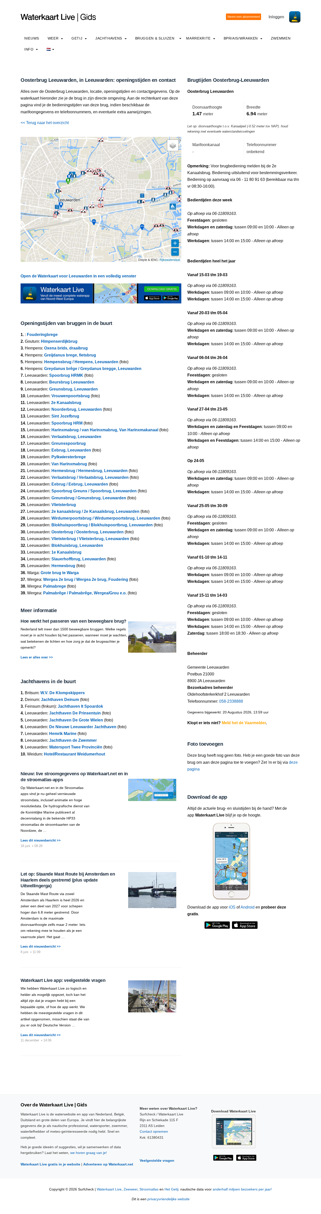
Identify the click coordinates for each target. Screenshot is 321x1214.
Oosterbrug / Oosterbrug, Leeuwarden (87, 532)
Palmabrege (54, 586)
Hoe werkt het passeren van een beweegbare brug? (73, 621)
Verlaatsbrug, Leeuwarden (76, 437)
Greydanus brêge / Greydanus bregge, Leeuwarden (92, 368)
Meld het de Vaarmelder (244, 723)
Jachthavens (109, 38)
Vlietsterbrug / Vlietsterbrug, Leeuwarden (90, 539)
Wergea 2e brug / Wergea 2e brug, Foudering (85, 579)
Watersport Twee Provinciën (75, 747)
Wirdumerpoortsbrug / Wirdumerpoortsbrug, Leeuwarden (105, 518)
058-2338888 (231, 701)
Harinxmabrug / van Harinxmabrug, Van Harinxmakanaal (104, 430)
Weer (54, 38)
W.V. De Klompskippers (62, 693)
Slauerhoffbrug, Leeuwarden (78, 559)
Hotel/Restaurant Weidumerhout (74, 754)
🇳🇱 (48, 49)
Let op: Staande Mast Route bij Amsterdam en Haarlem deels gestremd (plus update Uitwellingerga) (68, 880)
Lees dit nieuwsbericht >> (41, 840)
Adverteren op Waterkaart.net (108, 1164)
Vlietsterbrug (63, 505)
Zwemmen (280, 38)
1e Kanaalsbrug (66, 552)
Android (247, 907)
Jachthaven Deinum (60, 699)
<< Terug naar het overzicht (45, 123)
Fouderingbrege (42, 334)
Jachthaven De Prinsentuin (75, 713)
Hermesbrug (63, 566)
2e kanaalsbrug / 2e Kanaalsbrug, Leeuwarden (95, 511)
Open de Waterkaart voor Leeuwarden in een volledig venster (78, 276)
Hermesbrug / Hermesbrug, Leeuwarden (89, 471)
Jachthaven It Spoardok (80, 706)
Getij (77, 38)
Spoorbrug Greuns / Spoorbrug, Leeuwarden (94, 491)
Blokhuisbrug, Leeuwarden (77, 545)
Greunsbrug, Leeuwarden (73, 389)
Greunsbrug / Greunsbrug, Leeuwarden (88, 498)
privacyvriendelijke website (168, 1199)
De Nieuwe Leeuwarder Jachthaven (82, 727)
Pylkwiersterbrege (68, 457)
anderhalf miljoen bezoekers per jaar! (242, 1189)
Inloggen (276, 17)
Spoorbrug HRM (67, 423)
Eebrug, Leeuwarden (71, 450)
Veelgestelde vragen (157, 1160)
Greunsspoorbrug (68, 443)
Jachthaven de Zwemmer (73, 740)
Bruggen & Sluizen (155, 38)
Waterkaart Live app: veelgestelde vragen (63, 980)
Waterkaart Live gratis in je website (50, 1164)
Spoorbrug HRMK (66, 375)
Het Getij (171, 1189)
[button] (181, 200)
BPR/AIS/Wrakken (241, 38)
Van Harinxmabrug (69, 464)
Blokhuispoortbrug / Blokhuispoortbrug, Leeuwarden (102, 525)
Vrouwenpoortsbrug (70, 396)
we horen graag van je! (88, 1153)
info (29, 49)
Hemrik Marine (62, 733)
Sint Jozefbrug (65, 416)
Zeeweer (130, 1189)
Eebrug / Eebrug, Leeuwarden (79, 484)
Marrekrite (199, 38)
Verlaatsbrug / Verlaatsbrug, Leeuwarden (90, 477)
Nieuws (31, 38)
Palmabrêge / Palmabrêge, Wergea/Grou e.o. (85, 593)
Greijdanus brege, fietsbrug (70, 355)
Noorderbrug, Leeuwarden (76, 409)
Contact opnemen (154, 1131)
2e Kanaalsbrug (66, 402)
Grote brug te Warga (60, 573)
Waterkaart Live (109, 1189)
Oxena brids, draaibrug (66, 348)
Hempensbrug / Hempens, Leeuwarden (81, 362)
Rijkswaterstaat (169, 259)
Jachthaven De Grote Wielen (76, 720)
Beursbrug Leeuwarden (71, 382)
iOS (232, 907)
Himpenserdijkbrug (59, 341)
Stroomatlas (148, 1189)
